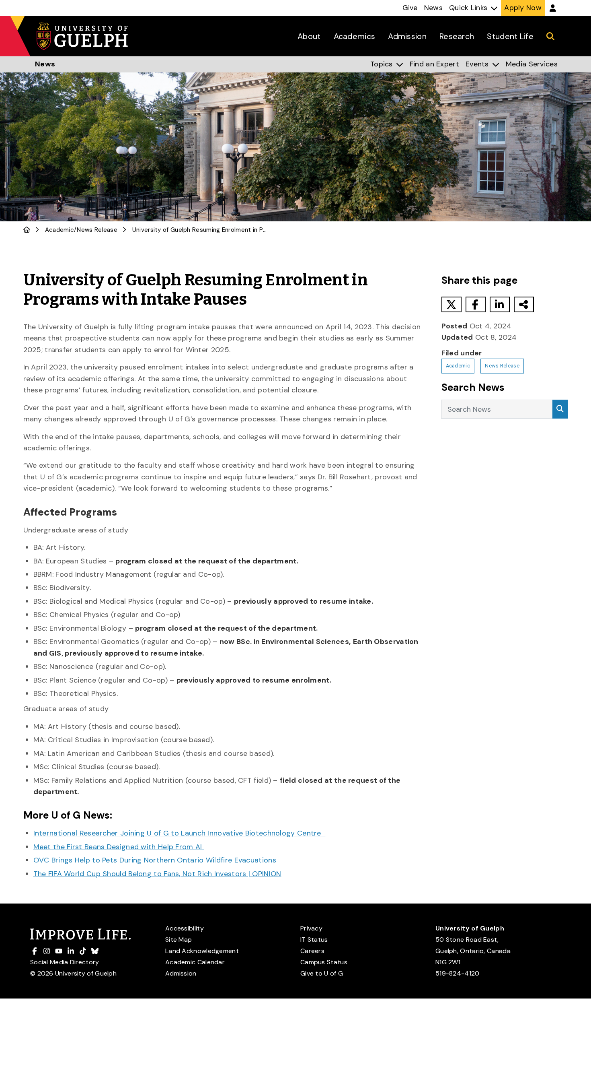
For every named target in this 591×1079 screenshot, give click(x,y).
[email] (524, 304)
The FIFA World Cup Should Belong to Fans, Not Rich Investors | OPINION (157, 874)
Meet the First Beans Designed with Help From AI (118, 847)
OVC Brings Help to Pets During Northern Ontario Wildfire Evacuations (154, 860)
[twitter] (451, 304)
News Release (97, 230)
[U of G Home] (26, 230)
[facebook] (476, 304)
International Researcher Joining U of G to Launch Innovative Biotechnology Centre (179, 833)
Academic (59, 230)
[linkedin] (500, 304)
